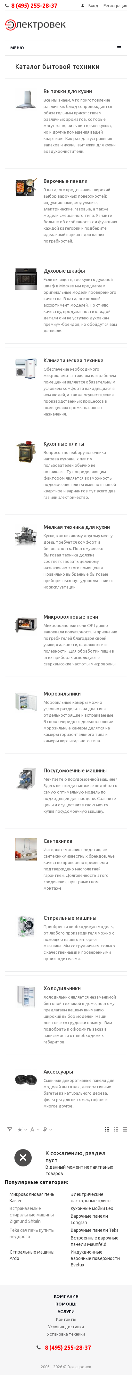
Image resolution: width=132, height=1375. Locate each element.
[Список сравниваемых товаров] (113, 27)
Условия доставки (66, 1326)
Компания (66, 1296)
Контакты (66, 1319)
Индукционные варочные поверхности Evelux (95, 1258)
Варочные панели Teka (95, 1230)
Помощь (66, 1304)
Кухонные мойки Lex (92, 1208)
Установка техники (66, 1334)
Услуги (66, 1311)
